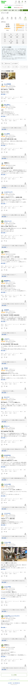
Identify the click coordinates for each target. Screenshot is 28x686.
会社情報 (10, 683)
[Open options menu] (26, 84)
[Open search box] (2, 63)
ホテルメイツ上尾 (4, 12)
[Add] (25, 13)
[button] (4, 75)
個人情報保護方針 (16, 683)
